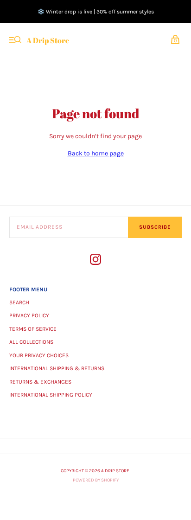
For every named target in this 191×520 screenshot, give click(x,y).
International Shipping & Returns (56, 368)
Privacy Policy (29, 315)
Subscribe (155, 227)
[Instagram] (95, 261)
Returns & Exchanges (40, 382)
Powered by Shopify (96, 480)
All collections (31, 342)
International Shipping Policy (50, 395)
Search (19, 302)
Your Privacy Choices (39, 355)
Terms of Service (33, 329)
